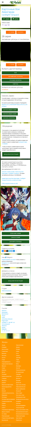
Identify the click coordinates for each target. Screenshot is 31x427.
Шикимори (4, 312)
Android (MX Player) (15, 104)
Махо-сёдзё (19, 393)
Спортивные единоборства (8, 409)
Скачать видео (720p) (10, 109)
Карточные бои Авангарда (11, 10)
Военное (4, 353)
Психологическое (20, 370)
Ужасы (18, 355)
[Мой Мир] (14, 251)
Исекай (4, 391)
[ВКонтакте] (3, 251)
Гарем (3, 368)
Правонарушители (6, 386)
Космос (18, 349)
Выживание (5, 420)
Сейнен (18, 361)
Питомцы (4, 397)
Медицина (4, 395)
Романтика (5, 351)
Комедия (4, 347)
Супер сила (19, 376)
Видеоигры (19, 420)
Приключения (19, 345)
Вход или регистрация (11, 154)
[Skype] (9, 251)
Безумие (18, 380)
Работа (4, 405)
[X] (7, 251)
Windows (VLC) (5, 104)
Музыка (4, 366)
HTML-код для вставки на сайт (10, 183)
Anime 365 (4, 425)
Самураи (4, 378)
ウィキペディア (6, 330)
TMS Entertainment (6, 290)
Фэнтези (4, 355)
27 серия (10, 32)
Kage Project (5, 320)
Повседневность (6, 361)
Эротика (18, 403)
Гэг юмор (4, 414)
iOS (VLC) (22, 104)
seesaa (3, 327)
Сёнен (17, 351)
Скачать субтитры (9, 118)
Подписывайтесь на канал (9, 259)
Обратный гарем (20, 416)
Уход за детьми (20, 407)
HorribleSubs (5, 89)
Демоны (4, 370)
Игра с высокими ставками (22, 409)
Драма (18, 347)
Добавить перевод (15, 241)
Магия (3, 372)
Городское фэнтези (7, 401)
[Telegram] (12, 251)
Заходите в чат (6, 263)
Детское (18, 378)
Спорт (3, 359)
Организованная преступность (22, 411)
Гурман (4, 403)
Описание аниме (15, 233)
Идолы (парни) (6, 411)
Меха (17, 364)
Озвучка (15, 84)
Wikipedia (4, 329)
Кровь (3, 389)
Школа (3, 357)
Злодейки (18, 401)
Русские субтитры (15, 80)
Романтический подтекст (8, 418)
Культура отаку (20, 395)
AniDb (3, 317)
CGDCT (3, 407)
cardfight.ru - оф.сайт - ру (8, 322)
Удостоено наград (20, 384)
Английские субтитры (15, 76)
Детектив (18, 382)
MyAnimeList (5, 314)
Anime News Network (7, 319)
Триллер (18, 357)
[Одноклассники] (5, 251)
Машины (4, 380)
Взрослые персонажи (7, 384)
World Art (4, 310)
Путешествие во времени (8, 399)
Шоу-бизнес (19, 418)
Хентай (18, 368)
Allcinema (4, 325)
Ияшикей (18, 391)
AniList (3, 315)
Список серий (15, 237)
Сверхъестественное (7, 364)
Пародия (18, 374)
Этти (17, 353)
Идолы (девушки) (20, 389)
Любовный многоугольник (8, 393)
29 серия (21, 32)
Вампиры (18, 366)
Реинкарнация (5, 416)
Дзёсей (4, 382)
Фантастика (5, 349)
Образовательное (20, 386)
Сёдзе (17, 359)
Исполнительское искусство (22, 414)
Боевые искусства (6, 376)
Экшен (7, 19)
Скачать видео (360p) (10, 114)
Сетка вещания (6, 324)
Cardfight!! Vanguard (10, 15)
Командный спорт (20, 397)
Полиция (4, 374)
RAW (15, 72)
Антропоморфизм (20, 405)
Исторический (20, 372)
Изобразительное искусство (22, 399)
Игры (16, 19)
